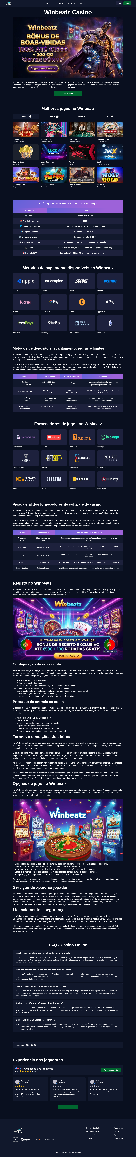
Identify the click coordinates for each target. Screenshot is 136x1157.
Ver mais (68, 1107)
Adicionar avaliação (111, 1070)
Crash (80, 116)
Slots (108, 116)
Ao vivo (52, 116)
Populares (24, 116)
